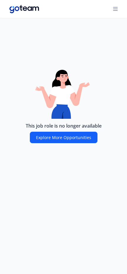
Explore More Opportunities (63, 137)
